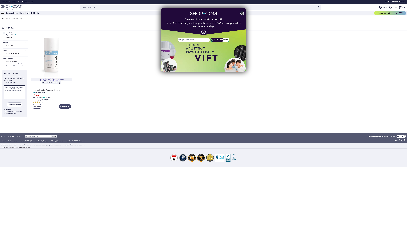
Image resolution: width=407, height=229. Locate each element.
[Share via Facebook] (399, 140)
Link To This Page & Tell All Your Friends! (381, 136)
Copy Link (401, 136)
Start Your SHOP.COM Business (395, 2)
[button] (44, 141)
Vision (14, 18)
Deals (27, 13)
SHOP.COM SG (6, 18)
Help (9, 141)
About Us (4, 141)
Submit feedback (14, 104)
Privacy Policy (5, 147)
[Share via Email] (396, 141)
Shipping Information (25, 147)
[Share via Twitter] (402, 140)
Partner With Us (25, 141)
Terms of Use (14, 147)
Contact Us (16, 141)
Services (34, 141)
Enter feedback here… (11, 82)
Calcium (19, 18)
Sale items (9, 33)
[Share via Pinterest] (404, 140)
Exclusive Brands (12, 13)
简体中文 (53, 141)
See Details (36, 107)
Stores (21, 13)
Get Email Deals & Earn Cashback (12, 137)
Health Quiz (35, 13)
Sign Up (54, 136)
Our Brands (10, 38)
